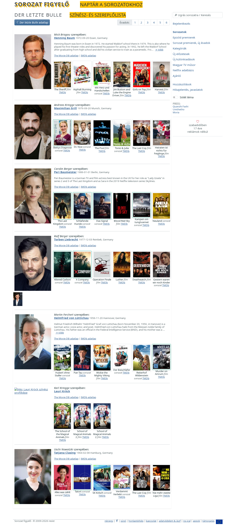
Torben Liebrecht (66, 239)
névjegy (109, 521)
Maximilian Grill (65, 108)
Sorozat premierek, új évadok (191, 43)
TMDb (62, 92)
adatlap (34, 22)
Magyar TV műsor (184, 65)
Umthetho (178, 109)
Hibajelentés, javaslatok (188, 90)
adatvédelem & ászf (170, 521)
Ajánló (177, 76)
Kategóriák (179, 48)
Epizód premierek (184, 37)
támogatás (208, 521)
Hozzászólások (182, 84)
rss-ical (187, 521)
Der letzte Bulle (38, 14)
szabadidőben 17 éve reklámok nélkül (197, 128)
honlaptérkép (135, 521)
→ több (159, 49)
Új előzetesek (181, 54)
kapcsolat (151, 521)
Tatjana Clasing (65, 452)
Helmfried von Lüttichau (71, 318)
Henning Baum (64, 38)
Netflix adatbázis (183, 70)
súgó (123, 521)
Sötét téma (186, 97)
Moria (176, 112)
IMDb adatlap (88, 55)
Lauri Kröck (62, 391)
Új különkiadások (184, 59)
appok (196, 521)
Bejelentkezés (181, 23)
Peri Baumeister (65, 172)
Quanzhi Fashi (180, 106)
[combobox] (198, 15)
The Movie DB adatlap (66, 55)
